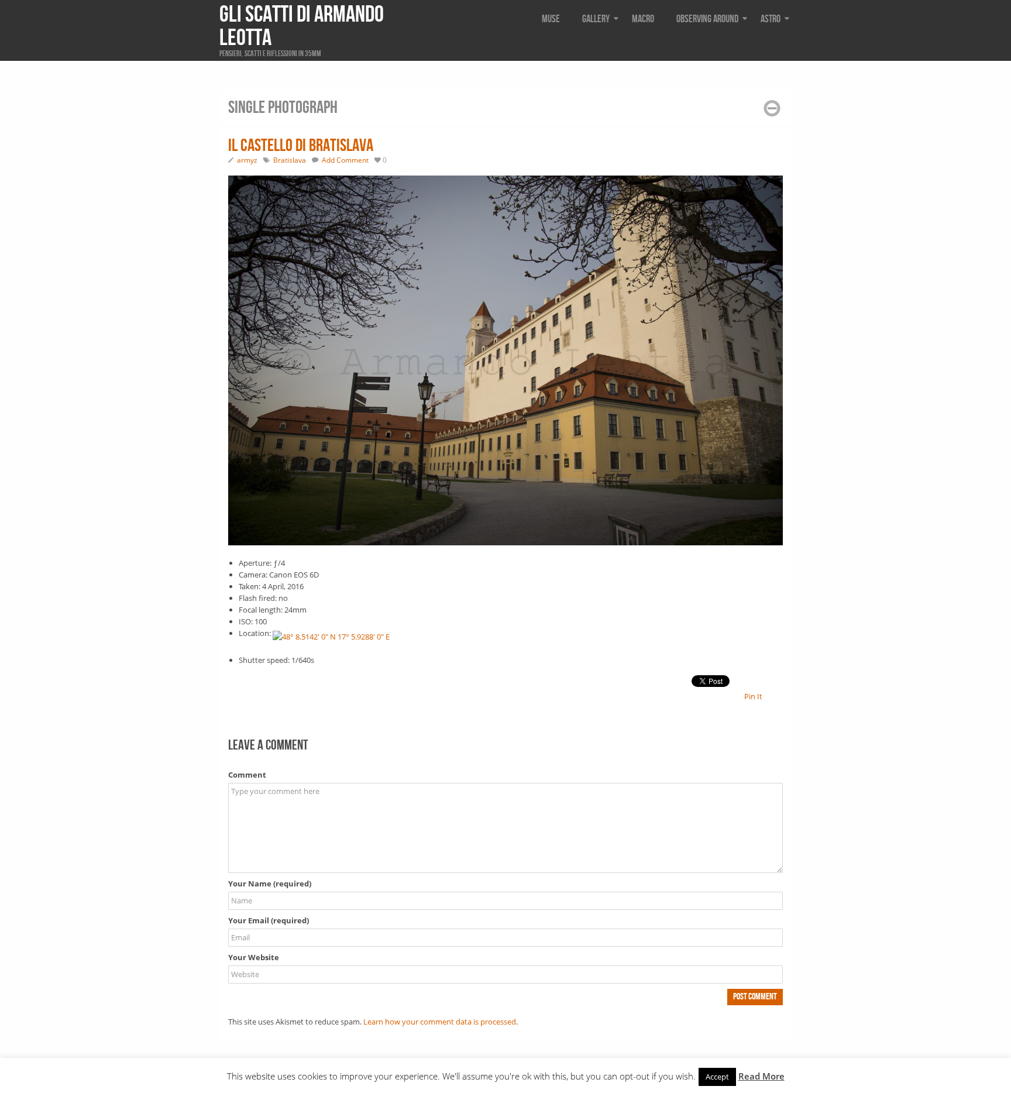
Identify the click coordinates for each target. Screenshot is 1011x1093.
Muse (551, 19)
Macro (643, 19)
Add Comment (345, 160)
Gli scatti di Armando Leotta (301, 26)
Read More (761, 1076)
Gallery (596, 19)
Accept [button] (717, 1076)
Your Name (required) (269, 883)
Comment (247, 774)
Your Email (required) (268, 920)
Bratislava (289, 160)
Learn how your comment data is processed (439, 1021)
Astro (770, 19)
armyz (247, 160)
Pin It (753, 696)
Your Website (253, 957)
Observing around (707, 19)
